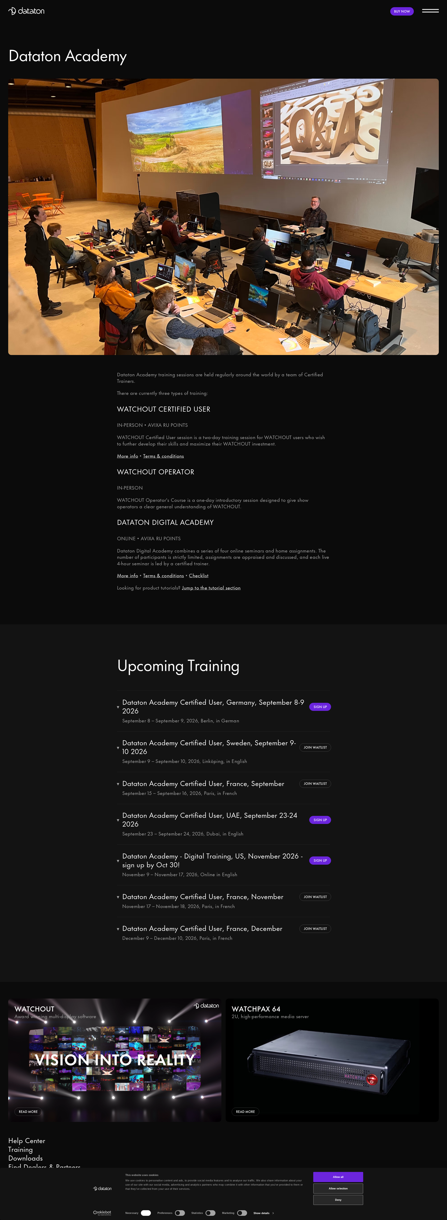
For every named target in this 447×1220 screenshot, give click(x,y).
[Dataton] (26, 11)
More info (127, 456)
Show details (261, 1213)
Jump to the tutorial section (211, 588)
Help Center (26, 1140)
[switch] (180, 1213)
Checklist (198, 576)
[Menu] (430, 10)
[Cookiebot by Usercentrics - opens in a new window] (102, 1213)
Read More (28, 1111)
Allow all (338, 1176)
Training (20, 1149)
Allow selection (338, 1188)
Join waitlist (315, 747)
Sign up (320, 707)
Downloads (25, 1158)
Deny (338, 1199)
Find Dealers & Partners (44, 1167)
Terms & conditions (163, 456)
